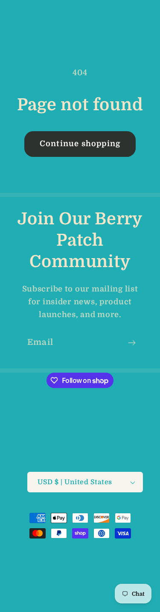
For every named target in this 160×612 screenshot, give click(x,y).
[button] (13, 15)
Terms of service (55, 577)
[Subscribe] (131, 342)
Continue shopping (80, 143)
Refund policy (70, 562)
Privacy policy (123, 562)
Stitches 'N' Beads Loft (73, 550)
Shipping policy (115, 577)
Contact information (85, 592)
